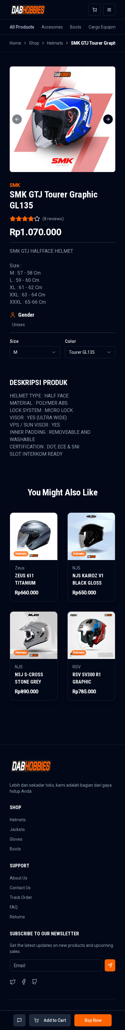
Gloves (16, 839)
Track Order (21, 897)
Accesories (52, 27)
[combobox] (35, 352)
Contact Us (20, 887)
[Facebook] (24, 982)
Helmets (55, 43)
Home (15, 43)
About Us (18, 878)
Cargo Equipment (105, 27)
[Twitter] (13, 982)
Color (70, 341)
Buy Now (93, 1020)
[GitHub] (35, 982)
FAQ (14, 907)
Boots (75, 27)
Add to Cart (55, 1020)
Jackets (17, 829)
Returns (17, 916)
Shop (34, 43)
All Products (22, 27)
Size (14, 341)
